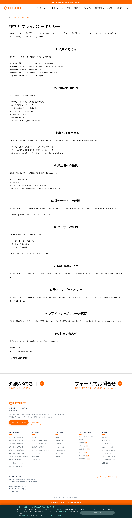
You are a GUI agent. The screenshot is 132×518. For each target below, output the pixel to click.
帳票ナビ (83, 452)
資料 (68, 8)
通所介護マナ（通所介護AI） (17, 453)
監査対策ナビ (84, 449)
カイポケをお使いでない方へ (40, 450)
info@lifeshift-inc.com (51, 515)
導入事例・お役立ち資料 (104, 8)
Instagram (101, 476)
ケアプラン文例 (59, 447)
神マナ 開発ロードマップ (16, 463)
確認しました (97, 512)
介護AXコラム (59, 443)
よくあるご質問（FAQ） (109, 459)
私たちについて (42, 8)
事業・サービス (57, 8)
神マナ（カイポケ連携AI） (16, 437)
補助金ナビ (83, 446)
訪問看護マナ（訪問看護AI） (17, 443)
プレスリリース (106, 453)
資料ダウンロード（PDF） (39, 440)
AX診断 (57, 437)
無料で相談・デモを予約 (19, 422)
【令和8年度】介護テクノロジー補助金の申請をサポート (66, 2)
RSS (120, 476)
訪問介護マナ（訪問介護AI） (17, 447)
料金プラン (88, 8)
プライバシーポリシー (108, 456)
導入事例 (58, 456)
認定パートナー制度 (107, 447)
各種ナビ (76, 8)
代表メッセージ (106, 443)
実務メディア (59, 440)
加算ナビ (83, 442)
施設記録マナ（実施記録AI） (17, 450)
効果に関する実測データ (39, 447)
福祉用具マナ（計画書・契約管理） (19, 456)
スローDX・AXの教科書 (15, 466)
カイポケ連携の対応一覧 (39, 443)
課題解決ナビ (84, 459)
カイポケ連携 (59, 453)
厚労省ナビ (84, 455)
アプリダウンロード (38, 453)
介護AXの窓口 (36, 456)
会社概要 (120, 8)
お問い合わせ (36, 422)
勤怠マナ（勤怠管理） (15, 459)
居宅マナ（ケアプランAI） (16, 440)
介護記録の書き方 (60, 450)
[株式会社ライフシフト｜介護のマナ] (13, 8)
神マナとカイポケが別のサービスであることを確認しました (99, 509)
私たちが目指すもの (107, 440)
